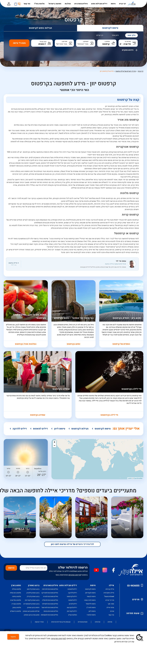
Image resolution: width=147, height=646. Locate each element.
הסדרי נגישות (39, 622)
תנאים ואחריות (82, 622)
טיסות (113, 3)
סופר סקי (111, 604)
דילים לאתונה (72, 600)
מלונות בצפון (17, 607)
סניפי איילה (110, 607)
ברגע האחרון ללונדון (33, 593)
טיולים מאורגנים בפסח (51, 611)
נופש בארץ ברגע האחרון (31, 615)
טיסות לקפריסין (90, 593)
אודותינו (97, 622)
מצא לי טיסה (19, 43)
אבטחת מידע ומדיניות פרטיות (60, 622)
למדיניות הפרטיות (58, 638)
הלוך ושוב (131, 35)
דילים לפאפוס (40, 428)
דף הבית (122, 3)
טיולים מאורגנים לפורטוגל (50, 607)
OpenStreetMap (138, 478)
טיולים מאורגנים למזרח (50, 596)
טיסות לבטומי (91, 596)
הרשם (11, 568)
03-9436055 (133, 585)
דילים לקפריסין (72, 611)
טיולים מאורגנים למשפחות (49, 615)
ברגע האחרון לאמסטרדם (31, 604)
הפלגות (68, 3)
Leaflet (130, 478)
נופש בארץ (16, 585)
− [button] (54, 445)
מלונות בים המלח (15, 593)
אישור (13, 636)
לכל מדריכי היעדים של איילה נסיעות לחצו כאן (72, 544)
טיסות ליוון (59, 428)
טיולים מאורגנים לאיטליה (50, 600)
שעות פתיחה (132, 613)
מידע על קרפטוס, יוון (106, 71)
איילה (111, 585)
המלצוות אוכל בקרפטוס (25, 344)
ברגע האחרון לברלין (33, 596)
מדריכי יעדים (110, 600)
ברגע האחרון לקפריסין (32, 600)
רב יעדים (99, 35)
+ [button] (54, 442)
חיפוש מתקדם (128, 49)
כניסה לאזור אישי (9, 4)
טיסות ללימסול (91, 604)
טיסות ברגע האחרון (33, 607)
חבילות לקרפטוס (79, 428)
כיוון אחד (115, 35)
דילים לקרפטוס (72, 596)
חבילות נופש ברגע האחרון (31, 611)
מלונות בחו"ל (39, 3)
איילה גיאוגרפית (109, 593)
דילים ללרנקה (20, 428)
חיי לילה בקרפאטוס (109, 415)
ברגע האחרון (33, 585)
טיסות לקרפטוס (110, 28)
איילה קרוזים (110, 589)
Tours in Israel (109, 596)
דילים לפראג (73, 604)
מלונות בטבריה (16, 604)
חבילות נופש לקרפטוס (40, 28)
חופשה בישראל (54, 3)
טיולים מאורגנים (81, 3)
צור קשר (27, 3)
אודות (112, 611)
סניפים (135, 599)
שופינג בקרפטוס (37, 415)
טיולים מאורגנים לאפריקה (49, 593)
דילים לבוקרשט (72, 607)
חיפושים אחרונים (15, 3)
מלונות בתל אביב (15, 600)
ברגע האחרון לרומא (33, 589)
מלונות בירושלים (15, 611)
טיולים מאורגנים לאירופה (50, 589)
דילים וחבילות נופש (99, 3)
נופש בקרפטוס (73, 344)
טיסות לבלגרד (91, 615)
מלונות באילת (16, 589)
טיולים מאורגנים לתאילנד (50, 604)
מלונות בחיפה (16, 596)
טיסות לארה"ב (91, 607)
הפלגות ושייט (72, 615)
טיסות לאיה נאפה (90, 600)
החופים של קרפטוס (121, 344)
